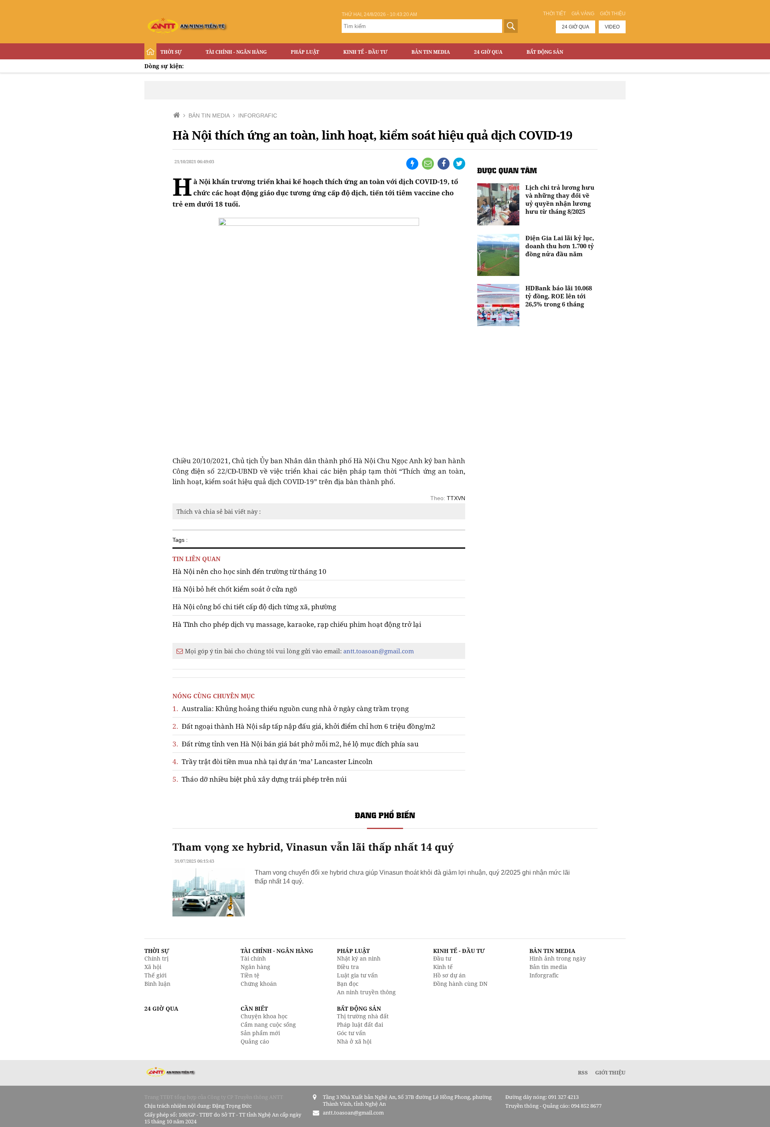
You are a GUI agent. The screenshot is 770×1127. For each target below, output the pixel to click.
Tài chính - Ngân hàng (236, 52)
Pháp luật (305, 52)
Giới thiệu (613, 13)
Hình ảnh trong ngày (557, 958)
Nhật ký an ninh (359, 958)
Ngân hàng (255, 967)
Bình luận (157, 983)
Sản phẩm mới (260, 1033)
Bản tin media (548, 967)
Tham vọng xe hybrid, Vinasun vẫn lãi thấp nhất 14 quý (313, 846)
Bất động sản (545, 52)
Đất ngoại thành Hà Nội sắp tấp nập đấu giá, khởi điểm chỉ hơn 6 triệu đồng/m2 (304, 726)
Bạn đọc (348, 983)
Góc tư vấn (351, 1033)
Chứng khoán (259, 983)
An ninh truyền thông (366, 992)
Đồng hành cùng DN (460, 983)
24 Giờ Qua (488, 52)
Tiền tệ (250, 975)
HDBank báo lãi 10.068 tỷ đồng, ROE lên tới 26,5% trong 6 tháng (558, 296)
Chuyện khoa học (264, 1016)
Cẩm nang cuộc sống (268, 1024)
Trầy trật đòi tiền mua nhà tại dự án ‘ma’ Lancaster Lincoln (272, 761)
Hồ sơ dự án (449, 975)
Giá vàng (582, 13)
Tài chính (253, 958)
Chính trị (156, 958)
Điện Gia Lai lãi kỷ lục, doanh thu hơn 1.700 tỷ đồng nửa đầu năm (559, 246)
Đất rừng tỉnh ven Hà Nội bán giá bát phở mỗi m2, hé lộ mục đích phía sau (295, 743)
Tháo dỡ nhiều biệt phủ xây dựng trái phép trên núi (259, 779)
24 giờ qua (575, 27)
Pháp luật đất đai (360, 1024)
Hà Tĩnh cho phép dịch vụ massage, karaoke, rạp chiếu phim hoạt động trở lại (296, 624)
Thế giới (155, 975)
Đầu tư (442, 958)
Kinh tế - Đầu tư (365, 52)
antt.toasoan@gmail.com (378, 651)
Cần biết (254, 1008)
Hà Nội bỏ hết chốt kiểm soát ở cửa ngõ (234, 589)
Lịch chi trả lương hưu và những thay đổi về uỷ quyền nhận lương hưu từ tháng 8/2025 (559, 199)
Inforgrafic (544, 975)
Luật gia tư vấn (357, 975)
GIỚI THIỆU (610, 1072)
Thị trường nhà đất (363, 1016)
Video (612, 27)
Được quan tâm (507, 170)
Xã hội (152, 967)
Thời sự (171, 52)
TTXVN (456, 498)
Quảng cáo (255, 1041)
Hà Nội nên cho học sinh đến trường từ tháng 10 (249, 571)
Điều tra (348, 967)
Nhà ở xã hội (354, 1041)
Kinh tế (443, 967)
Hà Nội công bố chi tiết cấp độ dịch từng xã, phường (254, 606)
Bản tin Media (430, 52)
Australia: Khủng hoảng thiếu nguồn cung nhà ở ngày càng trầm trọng (290, 708)
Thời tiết (554, 13)
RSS (583, 1072)
